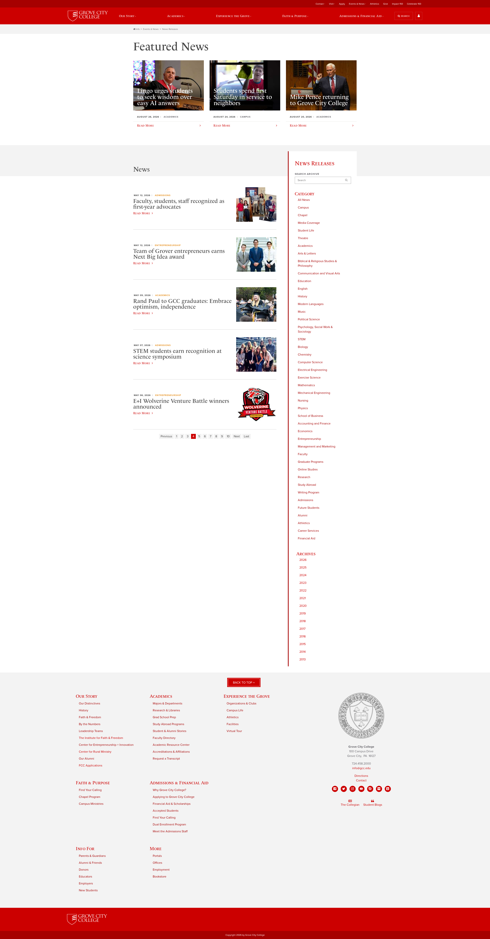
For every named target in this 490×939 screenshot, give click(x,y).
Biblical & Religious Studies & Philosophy (317, 263)
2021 (302, 598)
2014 (302, 652)
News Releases (170, 29)
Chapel (302, 215)
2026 (302, 560)
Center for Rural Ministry (95, 752)
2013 (302, 659)
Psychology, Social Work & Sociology (315, 329)
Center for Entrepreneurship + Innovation (106, 745)
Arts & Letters (307, 253)
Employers (86, 883)
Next (237, 436)
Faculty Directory (164, 738)
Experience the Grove (247, 696)
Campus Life (235, 710)
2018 (302, 621)
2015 (302, 644)
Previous (166, 436)
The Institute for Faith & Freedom (101, 738)
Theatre (303, 238)
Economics (305, 431)
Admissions (305, 500)
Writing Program (308, 492)
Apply (342, 3)
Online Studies (308, 469)
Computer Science (310, 362)
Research (304, 477)
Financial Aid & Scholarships (171, 804)
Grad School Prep (164, 717)
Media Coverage (309, 223)
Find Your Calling (90, 790)
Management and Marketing (316, 446)
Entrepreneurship (309, 439)
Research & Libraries (166, 710)
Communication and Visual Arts (319, 273)
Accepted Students (165, 811)
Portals (157, 856)
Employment (161, 870)
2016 (302, 636)
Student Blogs (372, 805)
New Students (88, 890)
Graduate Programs (310, 462)
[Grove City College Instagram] (353, 789)
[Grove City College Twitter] (344, 789)
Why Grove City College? (169, 790)
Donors (83, 870)
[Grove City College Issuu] (370, 789)
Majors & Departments (167, 703)
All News (304, 200)
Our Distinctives (89, 703)
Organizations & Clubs (241, 703)
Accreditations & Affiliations (171, 752)
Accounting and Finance (314, 423)
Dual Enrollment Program (169, 824)
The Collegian (350, 805)
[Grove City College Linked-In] (388, 789)
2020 (303, 606)
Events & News (151, 29)
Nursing (303, 400)
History (302, 296)
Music (302, 312)
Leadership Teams (91, 731)
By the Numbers (89, 724)
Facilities (232, 724)
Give (385, 3)
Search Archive (307, 174)
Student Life (306, 230)
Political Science (309, 319)
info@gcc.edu (361, 768)
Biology (303, 347)
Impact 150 (397, 3)
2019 (302, 613)
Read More (141, 213)
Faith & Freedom (90, 717)
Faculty (303, 454)
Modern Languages (310, 304)
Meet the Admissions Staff (170, 831)
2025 (302, 567)
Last (246, 436)
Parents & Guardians (92, 856)
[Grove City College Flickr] (379, 789)
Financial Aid (306, 538)
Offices (157, 863)
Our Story (86, 696)
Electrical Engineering (312, 370)
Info (138, 29)
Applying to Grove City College (173, 797)
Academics (305, 246)
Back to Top (243, 683)
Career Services (308, 531)
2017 (302, 629)
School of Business (310, 416)
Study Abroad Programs (168, 724)
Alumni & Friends (90, 863)
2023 (302, 583)
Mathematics (306, 385)
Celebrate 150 (414, 3)
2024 (302, 575)
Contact (361, 780)
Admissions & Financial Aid (179, 782)
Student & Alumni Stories (169, 731)
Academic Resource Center (171, 745)
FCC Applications (90, 765)
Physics (303, 408)
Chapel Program (89, 797)
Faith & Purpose (93, 782)
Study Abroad (307, 485)
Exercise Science (309, 378)
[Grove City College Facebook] (335, 789)
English (303, 289)
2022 (302, 590)
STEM (301, 339)
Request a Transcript (166, 759)
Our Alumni (86, 759)
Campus (303, 207)
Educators (85, 876)
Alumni (302, 515)
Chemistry (304, 355)
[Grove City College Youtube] (361, 789)
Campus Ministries (91, 804)
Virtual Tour (234, 731)
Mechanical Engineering (314, 393)
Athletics (374, 3)
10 (228, 436)
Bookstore (159, 876)
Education (304, 281)
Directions (361, 776)
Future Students (308, 508)
